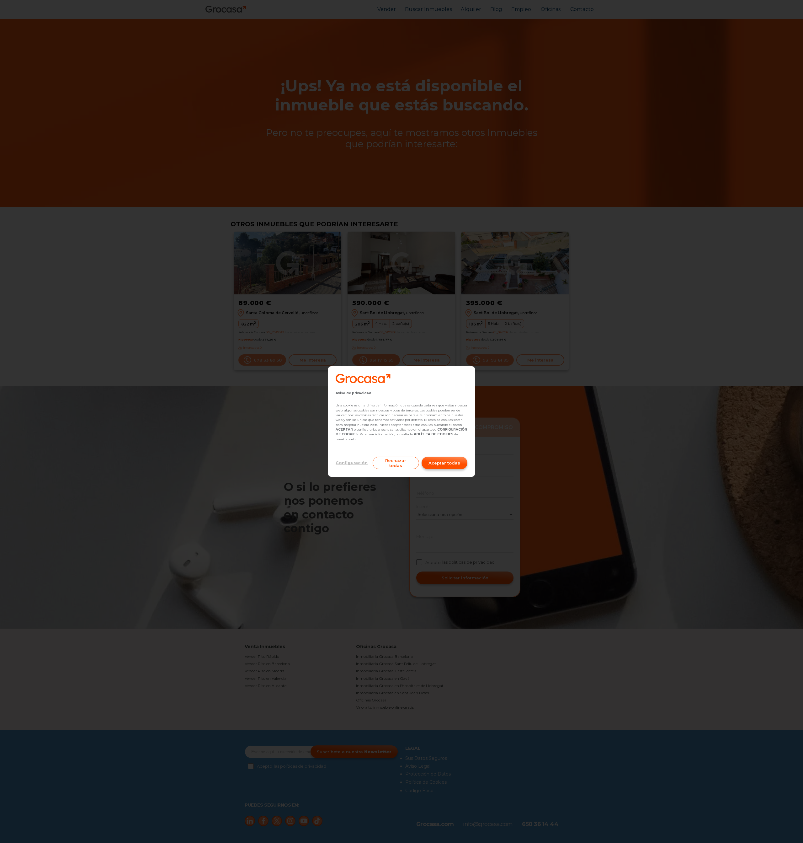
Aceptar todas (444, 462)
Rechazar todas (395, 463)
